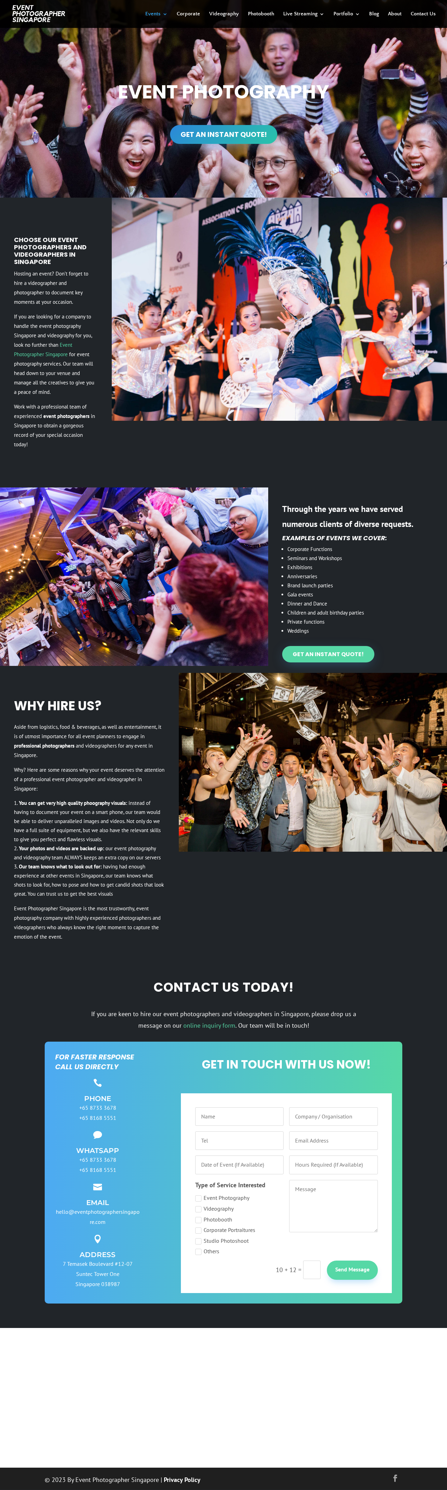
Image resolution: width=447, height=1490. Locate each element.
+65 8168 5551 (97, 1117)
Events (153, 14)
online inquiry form (209, 1025)
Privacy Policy (182, 1480)
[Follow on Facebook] (395, 1478)
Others (211, 1251)
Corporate (188, 14)
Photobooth (261, 14)
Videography (224, 14)
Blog (374, 14)
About (395, 14)
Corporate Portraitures (229, 1230)
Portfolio (343, 14)
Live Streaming (300, 14)
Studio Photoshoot (226, 1241)
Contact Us (423, 14)
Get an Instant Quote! (224, 134)
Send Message (352, 1269)
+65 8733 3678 (97, 1159)
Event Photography (226, 1198)
